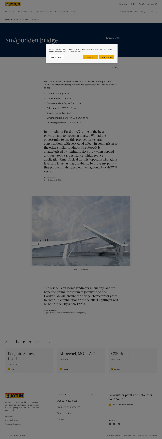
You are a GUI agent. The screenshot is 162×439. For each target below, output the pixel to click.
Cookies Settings (56, 57)
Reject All (90, 57)
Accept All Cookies (107, 57)
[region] (82, 53)
